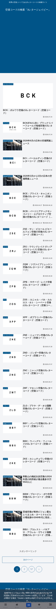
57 (31, 569)
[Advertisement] (28, 45)
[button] (50, 430)
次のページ (28, 560)
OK (28, 605)
